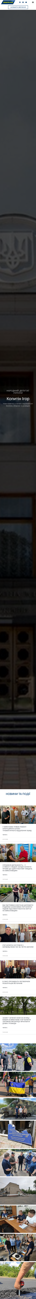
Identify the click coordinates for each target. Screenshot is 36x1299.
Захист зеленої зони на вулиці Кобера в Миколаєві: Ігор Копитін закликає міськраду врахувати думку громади (17, 1020)
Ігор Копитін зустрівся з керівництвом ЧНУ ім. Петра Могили (18, 946)
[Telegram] (23, 2)
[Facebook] (20, 2)
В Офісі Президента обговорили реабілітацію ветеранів (16, 982)
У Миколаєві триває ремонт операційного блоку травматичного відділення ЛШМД (17, 828)
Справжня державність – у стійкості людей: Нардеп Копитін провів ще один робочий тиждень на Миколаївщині (17, 868)
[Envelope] (26, 2)
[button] (33, 2)
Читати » (5, 834)
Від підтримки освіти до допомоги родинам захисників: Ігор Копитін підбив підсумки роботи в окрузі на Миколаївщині (18, 908)
